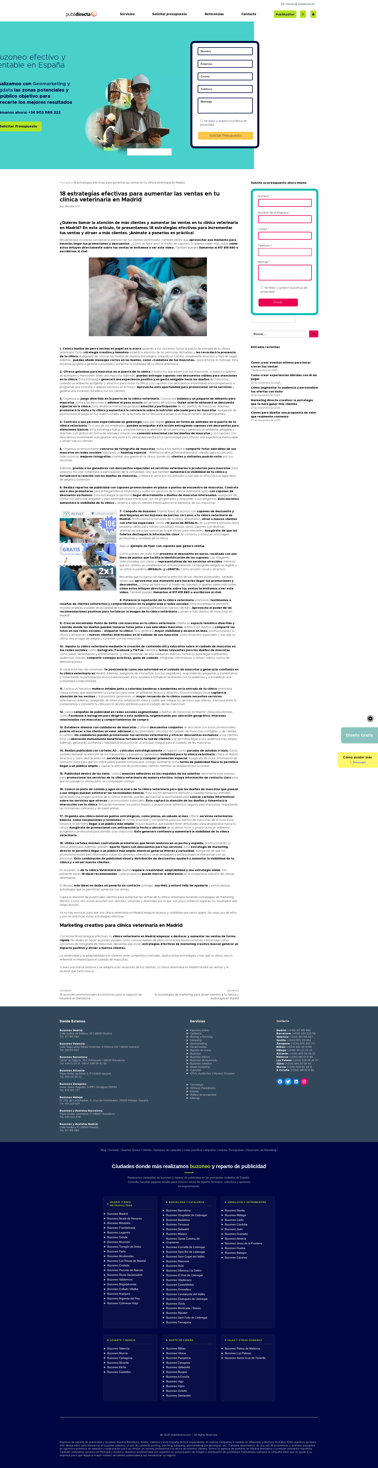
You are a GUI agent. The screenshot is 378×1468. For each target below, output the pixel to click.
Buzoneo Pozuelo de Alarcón (125, 1270)
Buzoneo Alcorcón (118, 1242)
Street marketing (200, 1067)
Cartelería (196, 1033)
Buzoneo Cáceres (236, 1257)
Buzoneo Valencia (118, 1348)
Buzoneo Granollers (178, 1289)
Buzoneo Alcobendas (120, 1256)
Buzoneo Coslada (118, 1265)
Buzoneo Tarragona (178, 1322)
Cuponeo (195, 1070)
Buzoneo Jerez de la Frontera (243, 1243)
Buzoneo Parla (116, 1251)
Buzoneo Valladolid (178, 1367)
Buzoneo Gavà (175, 1303)
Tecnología (196, 1085)
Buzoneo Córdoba (236, 1224)
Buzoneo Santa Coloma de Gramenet (183, 1240)
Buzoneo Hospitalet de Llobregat (186, 1215)
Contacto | (114, 1150)
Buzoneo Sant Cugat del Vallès (185, 1256)
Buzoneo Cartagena (119, 1358)
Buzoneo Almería (235, 1238)
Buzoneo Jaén (234, 1229)
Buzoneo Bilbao (176, 1348)
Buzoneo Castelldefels (180, 1284)
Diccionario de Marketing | (262, 1150)
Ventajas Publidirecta (203, 1088)
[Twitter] (288, 1081)
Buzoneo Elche (116, 1367)
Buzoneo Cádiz (234, 1219)
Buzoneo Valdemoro (119, 1279)
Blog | (104, 1150)
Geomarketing (198, 1043)
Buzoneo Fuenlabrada (121, 1227)
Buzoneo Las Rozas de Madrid (126, 1260)
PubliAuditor (285, 14)
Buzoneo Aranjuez (118, 1293)
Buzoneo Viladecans (179, 1280)
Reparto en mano (200, 1050)
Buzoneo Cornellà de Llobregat (185, 1247)
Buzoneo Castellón (119, 1372)
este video (166, 247)
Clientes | (148, 1150)
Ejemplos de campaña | (168, 1150)
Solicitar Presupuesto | (231, 1150)
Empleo (194, 1091)
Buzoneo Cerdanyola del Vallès (185, 1294)
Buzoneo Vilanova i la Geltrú (183, 1270)
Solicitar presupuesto (169, 14)
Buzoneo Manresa (177, 1261)
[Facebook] (280, 1081)
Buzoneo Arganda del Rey (123, 1298)
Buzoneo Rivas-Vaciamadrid (124, 1274)
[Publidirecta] (81, 14)
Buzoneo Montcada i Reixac (183, 1308)
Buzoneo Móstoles (118, 1223)
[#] (304, 1081)
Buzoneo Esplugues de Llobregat (187, 1298)
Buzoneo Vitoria (176, 1353)
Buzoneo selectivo (201, 1063)
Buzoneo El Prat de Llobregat (184, 1275)
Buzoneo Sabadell (177, 1229)
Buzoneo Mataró (176, 1233)
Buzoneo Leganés (118, 1232)
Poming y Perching (201, 1037)
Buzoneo (195, 1053)
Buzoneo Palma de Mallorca (242, 1348)
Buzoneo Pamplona (178, 1358)
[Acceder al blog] (303, 14)
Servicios (127, 14)
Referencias (214, 14)
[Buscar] (313, 333)
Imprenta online (199, 1030)
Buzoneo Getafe (117, 1237)
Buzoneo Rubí (175, 1265)
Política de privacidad (203, 1095)
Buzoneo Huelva (235, 1248)
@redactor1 (72, 206)
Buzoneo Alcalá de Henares (124, 1218)
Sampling (195, 1040)
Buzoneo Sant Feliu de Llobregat (186, 1317)
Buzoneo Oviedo (176, 1390)
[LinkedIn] (296, 1081)
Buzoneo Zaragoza (178, 1362)
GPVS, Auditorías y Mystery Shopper (212, 1073)
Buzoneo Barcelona (178, 1210)
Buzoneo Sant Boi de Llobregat (185, 1251)
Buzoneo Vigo (174, 1381)
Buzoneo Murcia (117, 1353)
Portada (65, 182)
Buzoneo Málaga (235, 1215)
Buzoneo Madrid (117, 1213)
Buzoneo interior (200, 1057)
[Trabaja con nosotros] (313, 14)
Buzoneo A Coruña (177, 1376)
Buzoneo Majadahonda (121, 1284)
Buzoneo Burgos (176, 1372)
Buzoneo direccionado (203, 1060)
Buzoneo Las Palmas (238, 1353)
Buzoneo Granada (236, 1233)
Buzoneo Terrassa (177, 1224)
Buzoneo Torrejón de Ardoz (124, 1246)
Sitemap (195, 1098)
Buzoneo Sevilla (235, 1210)
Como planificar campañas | (200, 1150)
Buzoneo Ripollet (176, 1312)
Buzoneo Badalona (178, 1219)
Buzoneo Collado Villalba (122, 1289)
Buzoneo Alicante (118, 1362)
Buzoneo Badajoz (236, 1252)
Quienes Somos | (131, 1150)
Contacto (248, 14)
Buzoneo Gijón (175, 1386)
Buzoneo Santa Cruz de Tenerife (245, 1358)
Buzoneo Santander (178, 1395)
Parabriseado (198, 1047)
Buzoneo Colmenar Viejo (122, 1303)
